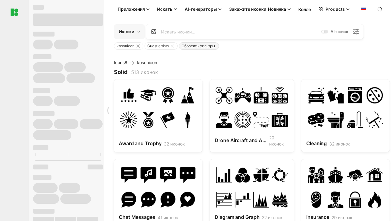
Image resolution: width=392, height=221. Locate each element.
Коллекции (309, 9)
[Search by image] (154, 32)
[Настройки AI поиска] (356, 32)
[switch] (324, 31)
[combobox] (363, 9)
